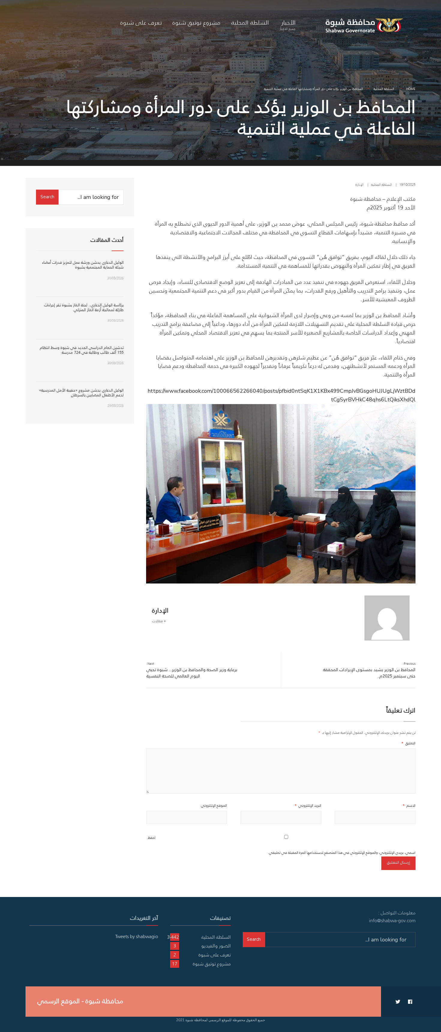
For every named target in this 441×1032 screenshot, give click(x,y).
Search (47, 197)
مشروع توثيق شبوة (196, 22)
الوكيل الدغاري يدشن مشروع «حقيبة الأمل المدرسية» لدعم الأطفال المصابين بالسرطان (81, 392)
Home (411, 89)
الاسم (409, 805)
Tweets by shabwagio (136, 936)
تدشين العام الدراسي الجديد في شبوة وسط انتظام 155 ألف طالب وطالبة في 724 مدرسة (82, 350)
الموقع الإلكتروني (214, 805)
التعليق (408, 743)
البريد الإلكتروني (308, 805)
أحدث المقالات (107, 240)
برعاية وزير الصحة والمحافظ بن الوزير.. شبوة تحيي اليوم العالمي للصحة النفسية (191, 670)
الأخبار (288, 25)
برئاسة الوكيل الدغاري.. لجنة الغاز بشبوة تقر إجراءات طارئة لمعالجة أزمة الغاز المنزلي (84, 307)
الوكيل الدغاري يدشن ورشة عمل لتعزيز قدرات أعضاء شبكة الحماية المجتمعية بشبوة (83, 264)
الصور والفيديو (216, 945)
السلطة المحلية (250, 22)
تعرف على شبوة (141, 22)
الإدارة (360, 184)
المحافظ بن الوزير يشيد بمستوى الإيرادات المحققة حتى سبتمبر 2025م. (369, 670)
